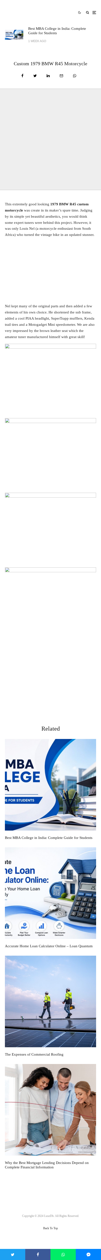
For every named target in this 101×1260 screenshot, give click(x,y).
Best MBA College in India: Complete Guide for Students (57, 31)
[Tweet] (35, 76)
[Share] (22, 76)
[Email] (61, 76)
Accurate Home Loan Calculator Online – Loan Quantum (49, 946)
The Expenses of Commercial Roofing (34, 1054)
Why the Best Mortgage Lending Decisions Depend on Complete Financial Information (47, 1165)
